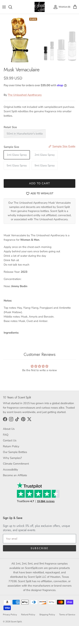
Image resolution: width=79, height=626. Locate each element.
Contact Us (9, 440)
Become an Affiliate (15, 475)
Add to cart (39, 183)
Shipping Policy (47, 614)
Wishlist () (64, 6)
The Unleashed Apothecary (25, 95)
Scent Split (16, 621)
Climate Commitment (16, 463)
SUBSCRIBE (39, 548)
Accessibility (10, 469)
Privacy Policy (10, 614)
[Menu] (4, 7)
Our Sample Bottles (15, 452)
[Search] (12, 7)
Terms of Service (67, 614)
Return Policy (11, 446)
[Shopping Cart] (75, 7)
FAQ (5, 435)
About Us (9, 429)
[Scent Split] (40, 7)
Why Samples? (12, 458)
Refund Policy (28, 614)
